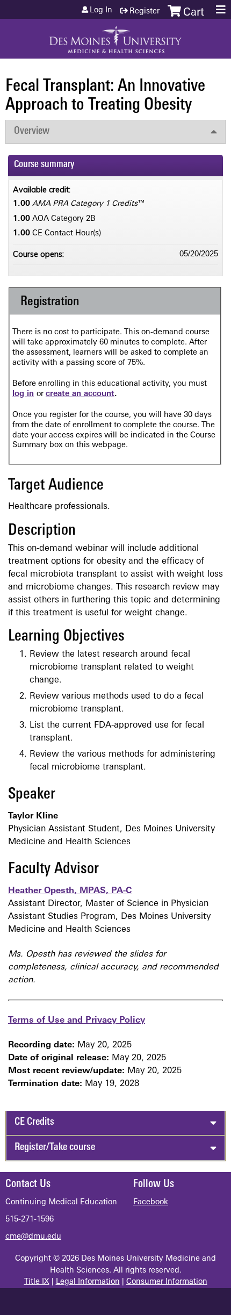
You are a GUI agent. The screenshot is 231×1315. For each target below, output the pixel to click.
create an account (80, 394)
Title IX (36, 1282)
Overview (31, 131)
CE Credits (34, 1122)
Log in (101, 11)
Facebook (150, 1202)
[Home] (115, 36)
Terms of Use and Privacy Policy (76, 1020)
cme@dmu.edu (33, 1237)
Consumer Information (166, 1282)
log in (23, 394)
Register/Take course (55, 1147)
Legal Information (88, 1282)
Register (144, 12)
